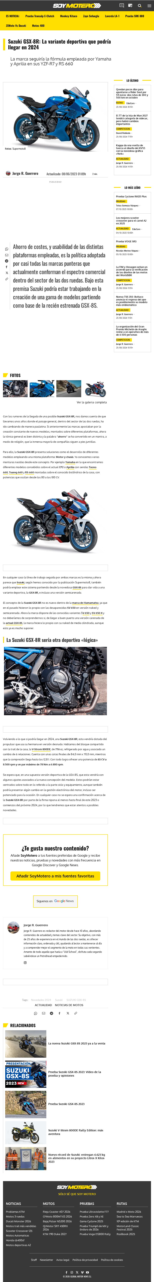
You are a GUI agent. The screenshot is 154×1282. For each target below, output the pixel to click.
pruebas (120, 201)
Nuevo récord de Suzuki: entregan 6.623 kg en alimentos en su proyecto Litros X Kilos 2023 (76, 1158)
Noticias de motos (69, 1005)
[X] (6, 273)
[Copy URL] (6, 278)
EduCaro (131, 103)
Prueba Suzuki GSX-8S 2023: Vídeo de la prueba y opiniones (74, 1073)
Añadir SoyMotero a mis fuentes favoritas (55, 875)
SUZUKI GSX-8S (76, 1000)
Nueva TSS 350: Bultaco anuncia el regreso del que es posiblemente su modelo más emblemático (131, 300)
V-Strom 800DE (41, 749)
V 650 (86, 613)
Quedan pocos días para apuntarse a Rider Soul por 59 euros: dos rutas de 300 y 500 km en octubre (132, 93)
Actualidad (43, 1005)
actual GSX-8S (14, 623)
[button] (140, 6)
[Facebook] (6, 267)
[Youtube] (87, 1272)
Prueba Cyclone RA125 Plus (131, 196)
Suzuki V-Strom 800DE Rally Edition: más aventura (75, 1132)
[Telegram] (6, 261)
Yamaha (70, 462)
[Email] (6, 255)
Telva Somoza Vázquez (127, 205)
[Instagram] (25, 961)
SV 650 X (97, 613)
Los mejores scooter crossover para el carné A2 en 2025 (131, 220)
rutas (119, 102)
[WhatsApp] (6, 249)
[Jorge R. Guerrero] (9, 173)
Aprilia (70, 467)
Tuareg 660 (16, 472)
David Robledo (123, 133)
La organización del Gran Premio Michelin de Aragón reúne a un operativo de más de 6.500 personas (132, 330)
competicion (123, 129)
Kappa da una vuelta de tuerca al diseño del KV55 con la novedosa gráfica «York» (130, 149)
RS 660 (29, 472)
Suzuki (20, 582)
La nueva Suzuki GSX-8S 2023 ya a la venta (76, 1043)
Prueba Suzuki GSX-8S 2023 (66, 1104)
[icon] (121, 5)
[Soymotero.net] (77, 5)
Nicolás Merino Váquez (127, 251)
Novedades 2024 (41, 1000)
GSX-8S (77, 587)
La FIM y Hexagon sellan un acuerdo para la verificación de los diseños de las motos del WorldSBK (132, 271)
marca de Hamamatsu (85, 602)
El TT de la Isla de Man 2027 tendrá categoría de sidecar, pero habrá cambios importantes (132, 119)
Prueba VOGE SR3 (126, 241)
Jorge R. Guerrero (25, 173)
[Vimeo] (82, 1272)
